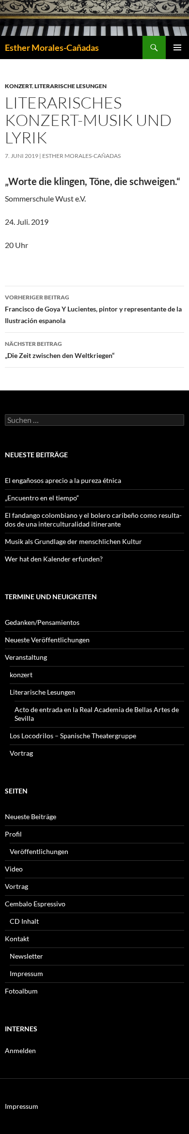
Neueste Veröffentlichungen (47, 640)
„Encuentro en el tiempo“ (42, 498)
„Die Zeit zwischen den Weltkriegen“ (59, 349)
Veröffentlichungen (39, 851)
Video (14, 869)
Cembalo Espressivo (35, 904)
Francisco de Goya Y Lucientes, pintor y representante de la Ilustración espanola (93, 309)
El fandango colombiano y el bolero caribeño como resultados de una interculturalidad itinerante (93, 519)
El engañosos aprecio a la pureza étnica (63, 480)
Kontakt (17, 938)
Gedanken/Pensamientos (42, 622)
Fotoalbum (21, 991)
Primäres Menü (177, 47)
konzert (18, 86)
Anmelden (20, 1050)
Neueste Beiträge (30, 816)
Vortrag (21, 753)
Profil (13, 834)
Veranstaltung (26, 657)
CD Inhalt (24, 921)
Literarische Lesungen (70, 86)
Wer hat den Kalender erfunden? (54, 559)
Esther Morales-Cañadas (52, 47)
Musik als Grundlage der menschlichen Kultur (73, 541)
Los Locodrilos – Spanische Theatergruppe (73, 735)
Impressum (26, 973)
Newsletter (26, 956)
